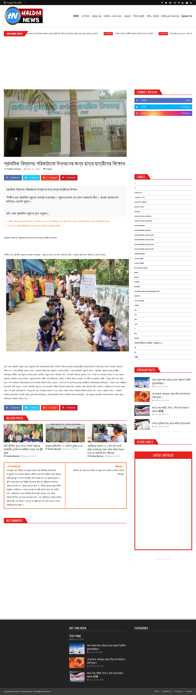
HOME (76, 16)
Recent (137, 287)
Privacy (178, 691)
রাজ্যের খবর (96, 16)
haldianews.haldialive (144, 235)
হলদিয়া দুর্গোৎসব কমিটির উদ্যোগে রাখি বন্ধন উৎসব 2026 (109, 33)
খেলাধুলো (127, 16)
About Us (167, 691)
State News (139, 301)
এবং (135, 315)
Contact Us (186, 16)
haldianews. (139, 226)
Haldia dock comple (142, 216)
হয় (135, 352)
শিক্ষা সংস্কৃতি (138, 16)
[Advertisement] (98, 61)
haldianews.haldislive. (144, 249)
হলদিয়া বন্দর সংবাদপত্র (170, 16)
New (136, 272)
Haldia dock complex (143, 221)
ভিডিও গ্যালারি (153, 16)
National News (141, 268)
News (136, 277)
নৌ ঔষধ (136, 338)
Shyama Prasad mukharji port (147, 291)
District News (140, 202)
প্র (135, 348)
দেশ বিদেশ (85, 16)
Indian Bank (139, 254)
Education (139, 207)
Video (136, 305)
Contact (83, 33)
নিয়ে (135, 334)
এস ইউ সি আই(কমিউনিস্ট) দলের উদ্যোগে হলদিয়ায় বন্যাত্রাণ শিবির (34, 225)
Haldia (137, 212)
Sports (137, 296)
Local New (138, 258)
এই (135, 310)
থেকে (135, 324)
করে (135, 319)
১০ (135, 188)
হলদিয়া (136, 357)
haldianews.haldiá (142, 230)
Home (156, 691)
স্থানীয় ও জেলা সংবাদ (112, 16)
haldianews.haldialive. (144, 240)
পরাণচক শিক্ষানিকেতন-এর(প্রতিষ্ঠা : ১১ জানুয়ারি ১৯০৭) (148, 343)
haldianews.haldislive (144, 244)
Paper (49, 168)
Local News (139, 263)
